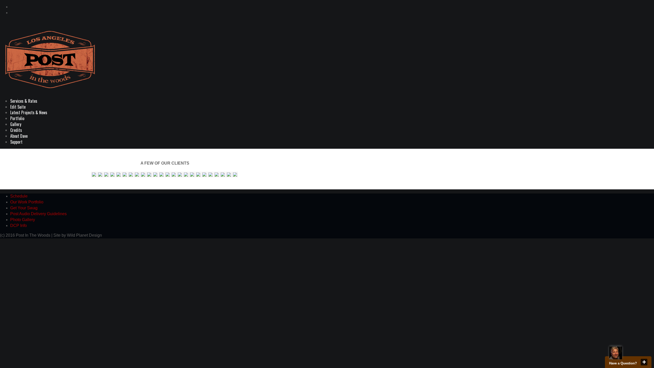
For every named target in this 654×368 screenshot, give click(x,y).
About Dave (19, 136)
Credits (16, 130)
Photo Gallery (22, 219)
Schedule (19, 196)
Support (16, 142)
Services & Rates (23, 101)
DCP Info (18, 225)
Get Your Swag (24, 208)
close (644, 362)
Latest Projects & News (28, 112)
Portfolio (17, 118)
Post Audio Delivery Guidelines (38, 214)
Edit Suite (18, 107)
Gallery (15, 124)
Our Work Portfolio (26, 202)
